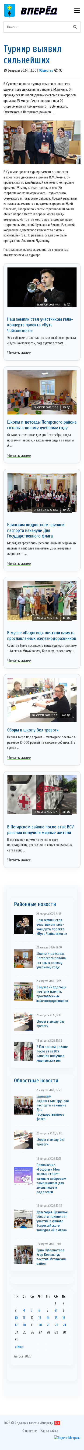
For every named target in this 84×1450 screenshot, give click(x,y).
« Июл (19, 1347)
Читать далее (19, 352)
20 (40, 1325)
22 (56, 1325)
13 (39, 1318)
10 (16, 1318)
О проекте (29, 1431)
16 (64, 1318)
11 (24, 1318)
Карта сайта (49, 1431)
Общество (46, 70)
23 (64, 1325)
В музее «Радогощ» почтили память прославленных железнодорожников (41, 635)
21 (48, 1325)
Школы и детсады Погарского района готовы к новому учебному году (42, 424)
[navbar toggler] (77, 10)
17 (16, 1325)
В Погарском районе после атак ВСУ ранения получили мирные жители (40, 829)
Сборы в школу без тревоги (33, 730)
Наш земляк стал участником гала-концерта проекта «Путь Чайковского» (40, 325)
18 (24, 1325)
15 (56, 1318)
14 (48, 1318)
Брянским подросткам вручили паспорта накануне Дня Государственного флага (35, 530)
